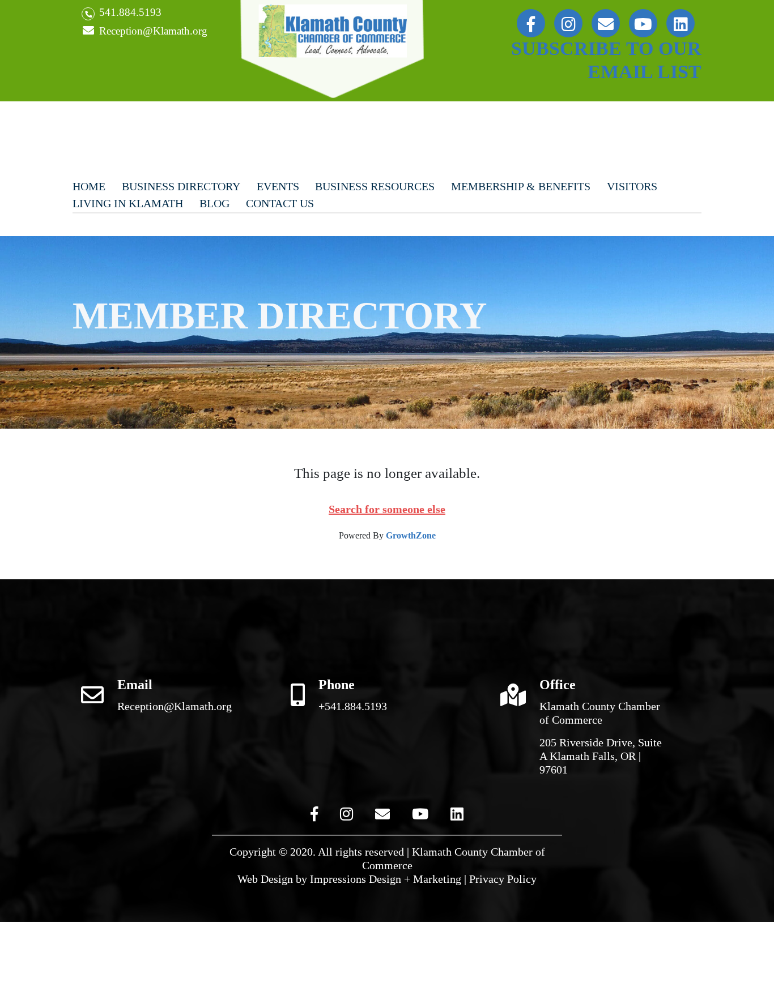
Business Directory (181, 186)
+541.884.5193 (352, 706)
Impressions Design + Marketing (385, 879)
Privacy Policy (503, 879)
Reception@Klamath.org (151, 31)
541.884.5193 (128, 12)
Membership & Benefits (520, 186)
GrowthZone (411, 535)
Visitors (632, 186)
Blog (214, 203)
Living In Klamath (128, 203)
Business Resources (375, 186)
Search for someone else (387, 509)
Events (278, 186)
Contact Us (280, 203)
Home (89, 186)
